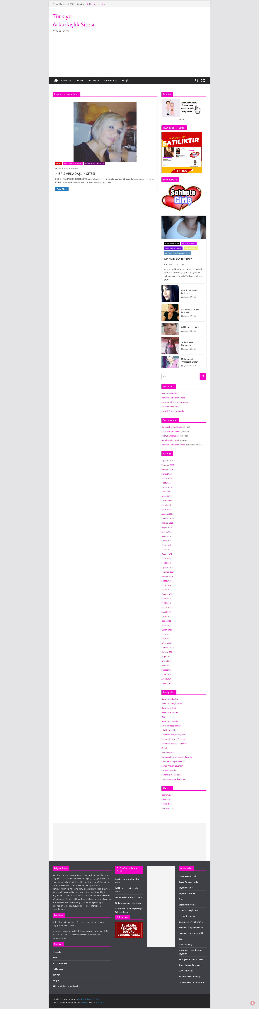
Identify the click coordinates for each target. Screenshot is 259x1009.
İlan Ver (79, 80)
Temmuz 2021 (167, 647)
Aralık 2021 (166, 625)
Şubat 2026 (166, 487)
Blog (163, 717)
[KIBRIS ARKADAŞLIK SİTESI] (105, 132)
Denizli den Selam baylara (189, 291)
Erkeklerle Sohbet (169, 730)
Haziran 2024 (167, 576)
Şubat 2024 (166, 580)
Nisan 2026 (166, 478)
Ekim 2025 (166, 505)
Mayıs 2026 (166, 474)
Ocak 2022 (166, 621)
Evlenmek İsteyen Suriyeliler (174, 743)
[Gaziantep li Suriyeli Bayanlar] (170, 312)
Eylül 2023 (166, 603)
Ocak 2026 (166, 491)
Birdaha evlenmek (169, 440)
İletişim (125, 80)
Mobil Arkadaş (167, 752)
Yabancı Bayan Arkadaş (172, 774)
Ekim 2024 (166, 558)
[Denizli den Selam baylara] (170, 293)
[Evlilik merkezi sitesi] (170, 329)
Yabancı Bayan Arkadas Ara (94, 163)
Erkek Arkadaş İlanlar (170, 725)
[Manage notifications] (253, 1003)
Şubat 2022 (166, 616)
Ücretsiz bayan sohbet (171, 427)
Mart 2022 (166, 612)
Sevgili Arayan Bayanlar (72, 163)
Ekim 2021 (166, 634)
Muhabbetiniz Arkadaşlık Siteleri (189, 360)
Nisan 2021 (166, 661)
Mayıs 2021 (166, 656)
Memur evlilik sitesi (179, 259)
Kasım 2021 (166, 629)
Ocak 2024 (166, 585)
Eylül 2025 (166, 509)
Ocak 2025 (166, 545)
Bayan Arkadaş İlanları (173, 248)
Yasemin (74, 168)
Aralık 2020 (166, 678)
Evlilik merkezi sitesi (96, 5)
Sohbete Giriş (110, 80)
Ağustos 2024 (167, 567)
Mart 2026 (166, 482)
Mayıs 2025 (166, 527)
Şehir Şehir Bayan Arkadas (173, 761)
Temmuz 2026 (167, 465)
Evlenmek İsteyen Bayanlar (173, 734)
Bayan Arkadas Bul (188, 243)
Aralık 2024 (166, 549)
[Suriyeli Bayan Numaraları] (170, 345)
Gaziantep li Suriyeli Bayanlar (100, 2)
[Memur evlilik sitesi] (183, 227)
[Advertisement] (129, 56)
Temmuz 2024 (167, 572)
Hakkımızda (93, 80)
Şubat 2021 (166, 670)
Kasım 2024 (166, 554)
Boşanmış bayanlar (172, 243)
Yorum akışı (166, 803)
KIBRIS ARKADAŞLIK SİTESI (75, 173)
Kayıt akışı (166, 799)
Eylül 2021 (166, 638)
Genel (58, 163)
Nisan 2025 (166, 531)
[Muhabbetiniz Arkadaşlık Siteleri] (170, 362)
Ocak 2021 (166, 674)
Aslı (183, 264)
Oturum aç (166, 795)
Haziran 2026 (167, 469)
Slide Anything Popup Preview (66, 986)
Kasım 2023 (166, 594)
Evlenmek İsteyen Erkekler (173, 739)
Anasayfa (66, 80)
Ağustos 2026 (167, 460)
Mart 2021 (166, 665)
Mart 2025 (166, 536)
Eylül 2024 (166, 563)
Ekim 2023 (166, 598)
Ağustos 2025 (167, 514)
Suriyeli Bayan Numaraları (187, 343)
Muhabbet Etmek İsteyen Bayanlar (177, 253)
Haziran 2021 (167, 652)
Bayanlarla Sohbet (169, 712)
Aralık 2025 (166, 496)
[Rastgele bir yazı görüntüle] (203, 80)
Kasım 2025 (166, 500)
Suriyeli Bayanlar (169, 770)
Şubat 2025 (166, 540)
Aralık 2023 (166, 589)
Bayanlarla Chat (191, 248)
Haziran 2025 (167, 523)
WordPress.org (168, 808)
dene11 (56, 957)
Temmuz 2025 (167, 518)
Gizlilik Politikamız (61, 963)
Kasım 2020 (166, 683)
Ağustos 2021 (167, 643)
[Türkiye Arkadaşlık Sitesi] (56, 80)
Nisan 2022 (166, 607)
